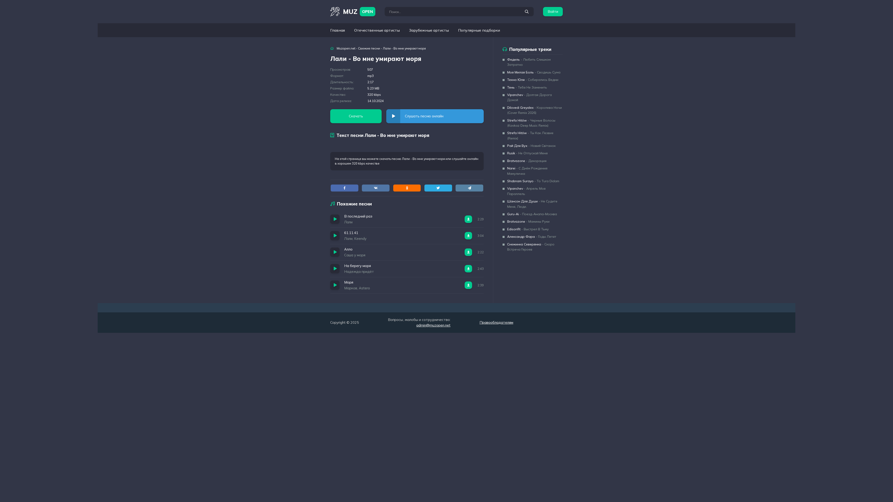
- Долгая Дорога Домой (529, 97)
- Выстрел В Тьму (528, 229)
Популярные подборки (479, 30)
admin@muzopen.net (433, 325)
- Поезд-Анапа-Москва (532, 214)
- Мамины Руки (528, 221)
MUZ (358, 11)
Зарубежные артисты (429, 30)
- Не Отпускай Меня (527, 153)
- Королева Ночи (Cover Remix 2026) (534, 110)
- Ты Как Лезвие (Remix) (530, 135)
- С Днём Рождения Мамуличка (527, 170)
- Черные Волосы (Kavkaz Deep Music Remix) (531, 123)
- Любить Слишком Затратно (529, 62)
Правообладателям (496, 322)
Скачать (356, 116)
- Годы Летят (531, 236)
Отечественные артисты (377, 30)
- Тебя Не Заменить (527, 87)
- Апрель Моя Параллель (526, 191)
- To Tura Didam (533, 181)
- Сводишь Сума (533, 72)
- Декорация (526, 161)
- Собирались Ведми (532, 80)
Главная (337, 30)
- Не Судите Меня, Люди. (532, 203)
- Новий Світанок (531, 146)
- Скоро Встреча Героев (530, 246)
